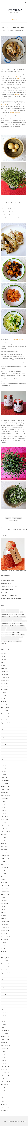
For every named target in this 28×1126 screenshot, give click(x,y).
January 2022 (4, 819)
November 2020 (5, 858)
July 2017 (3, 979)
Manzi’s (19, 78)
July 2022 (3, 801)
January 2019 (4, 924)
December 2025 (5, 677)
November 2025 (5, 680)
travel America (22, 630)
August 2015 (4, 1048)
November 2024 (5, 717)
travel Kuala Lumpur (7, 636)
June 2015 (3, 1054)
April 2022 (3, 810)
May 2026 (3, 662)
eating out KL (17, 618)
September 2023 (5, 759)
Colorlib (13, 1121)
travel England (15, 632)
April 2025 (3, 702)
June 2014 (3, 1090)
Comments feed (5, 1107)
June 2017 (3, 982)
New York (21, 625)
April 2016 (3, 1024)
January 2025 (4, 711)
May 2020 (3, 876)
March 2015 (4, 1063)
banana (8, 609)
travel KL (13, 634)
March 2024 (4, 741)
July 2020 (3, 870)
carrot (16, 614)
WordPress (23, 1121)
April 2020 (3, 879)
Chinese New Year (6, 616)
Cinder (17, 75)
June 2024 (3, 732)
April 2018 (3, 952)
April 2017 (3, 988)
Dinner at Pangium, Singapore (16, 529)
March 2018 (4, 955)
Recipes (14, 20)
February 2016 (5, 1030)
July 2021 (3, 837)
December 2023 (5, 750)
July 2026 (3, 656)
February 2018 (5, 958)
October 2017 (4, 970)
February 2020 (5, 885)
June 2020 (3, 873)
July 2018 (3, 942)
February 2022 (5, 816)
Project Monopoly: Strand (7, 580)
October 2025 (4, 683)
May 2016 (3, 1021)
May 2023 (3, 771)
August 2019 (4, 903)
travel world (5, 641)
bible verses (15, 609)
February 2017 (5, 994)
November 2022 (5, 789)
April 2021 (3, 843)
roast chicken (14, 520)
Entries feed (4, 1104)
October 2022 (4, 792)
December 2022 (5, 786)
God (25, 621)
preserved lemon (17, 518)
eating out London (7, 621)
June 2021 (3, 840)
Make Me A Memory (6, 583)
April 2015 (3, 1060)
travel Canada (5, 632)
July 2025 (3, 692)
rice (24, 627)
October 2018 (4, 933)
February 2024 (5, 744)
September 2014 (5, 1081)
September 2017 (5, 973)
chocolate (15, 616)
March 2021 (4, 846)
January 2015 (4, 1069)
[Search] (26, 2)
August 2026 (4, 653)
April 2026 (3, 665)
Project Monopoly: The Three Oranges (11, 598)
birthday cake (5, 612)
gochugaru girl (19, 30)
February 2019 (5, 921)
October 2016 (4, 1006)
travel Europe (5, 634)
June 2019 (3, 909)
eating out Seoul (17, 621)
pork (8, 627)
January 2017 (4, 997)
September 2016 (5, 1009)
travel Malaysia (6, 639)
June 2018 (3, 946)
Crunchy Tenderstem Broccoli (9, 586)
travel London (18, 636)
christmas (22, 616)
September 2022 (5, 795)
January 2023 (4, 783)
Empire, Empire (16, 76)
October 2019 (4, 897)
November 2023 (5, 753)
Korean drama (5, 623)
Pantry (17, 94)
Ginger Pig (4, 105)
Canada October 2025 (7, 614)
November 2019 (5, 894)
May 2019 (3, 912)
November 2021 (5, 825)
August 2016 (4, 1012)
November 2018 (5, 930)
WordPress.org (5, 1110)
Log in (2, 1101)
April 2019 (3, 915)
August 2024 (4, 726)
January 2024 (4, 747)
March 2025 (4, 705)
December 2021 (5, 822)
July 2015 (3, 1051)
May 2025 (3, 699)
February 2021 (5, 849)
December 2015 (5, 1036)
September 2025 (5, 686)
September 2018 (5, 936)
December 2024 (5, 714)
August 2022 (4, 798)
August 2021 (4, 834)
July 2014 (3, 1087)
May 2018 (3, 949)
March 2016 (4, 1027)
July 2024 (3, 729)
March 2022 (4, 813)
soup (7, 630)
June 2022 (3, 804)
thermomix (13, 630)
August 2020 (4, 867)
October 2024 (4, 720)
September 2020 (5, 864)
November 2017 (5, 967)
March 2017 (4, 991)
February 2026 (5, 671)
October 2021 (4, 828)
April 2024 (3, 738)
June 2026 (3, 659)
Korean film (14, 623)
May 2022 (3, 807)
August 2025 (4, 689)
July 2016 (3, 1015)
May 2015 (3, 1057)
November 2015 (5, 1039)
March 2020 (4, 882)
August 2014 (4, 1084)
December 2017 (5, 964)
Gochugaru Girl (14, 10)
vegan (12, 641)
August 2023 (4, 762)
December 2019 (5, 891)
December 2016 (5, 1000)
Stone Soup (4, 592)
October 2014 (4, 1078)
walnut (4, 643)
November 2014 (5, 1075)
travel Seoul (15, 639)
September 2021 (5, 831)
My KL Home (5, 625)
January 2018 (4, 961)
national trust (13, 625)
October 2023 (4, 756)
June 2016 (3, 1018)
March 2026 (4, 668)
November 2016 (5, 1003)
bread (12, 612)
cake (21, 612)
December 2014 (5, 1072)
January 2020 (4, 888)
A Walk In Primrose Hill (7, 589)
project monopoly (16, 627)
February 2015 (5, 1066)
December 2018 (5, 927)
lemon (20, 623)
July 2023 (3, 765)
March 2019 (4, 918)
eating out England (7, 618)
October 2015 (4, 1042)
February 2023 (5, 780)
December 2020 (5, 855)
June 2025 (3, 695)
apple (3, 609)
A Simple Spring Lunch (9, 527)
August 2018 (4, 939)
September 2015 (5, 1045)
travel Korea (21, 634)
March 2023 (4, 777)
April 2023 (3, 774)
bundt (17, 612)
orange (4, 627)
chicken (8, 518)
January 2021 (4, 852)
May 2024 (3, 735)
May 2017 (3, 985)
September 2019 (5, 900)
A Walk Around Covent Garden (9, 595)
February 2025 (5, 708)
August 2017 (4, 976)
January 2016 (4, 1033)
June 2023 (3, 768)
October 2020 (4, 861)
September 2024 (5, 723)
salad (3, 630)
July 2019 (3, 906)
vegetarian (18, 641)
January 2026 (4, 674)
